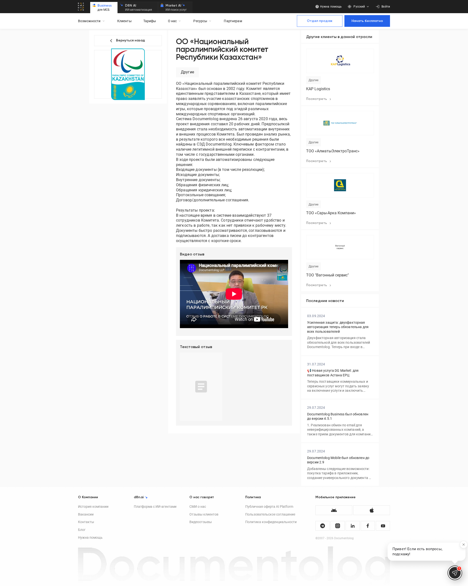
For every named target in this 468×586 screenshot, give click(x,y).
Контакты (86, 522)
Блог (82, 530)
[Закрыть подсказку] (464, 544)
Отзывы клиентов (203, 514)
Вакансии (86, 514)
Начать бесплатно (367, 21)
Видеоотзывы (200, 522)
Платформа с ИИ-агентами (155, 506)
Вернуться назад (130, 40)
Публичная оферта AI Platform (269, 506)
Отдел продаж (319, 21)
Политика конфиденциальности (271, 522)
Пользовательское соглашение (270, 514)
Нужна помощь (90, 537)
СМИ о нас (197, 506)
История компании (93, 506)
